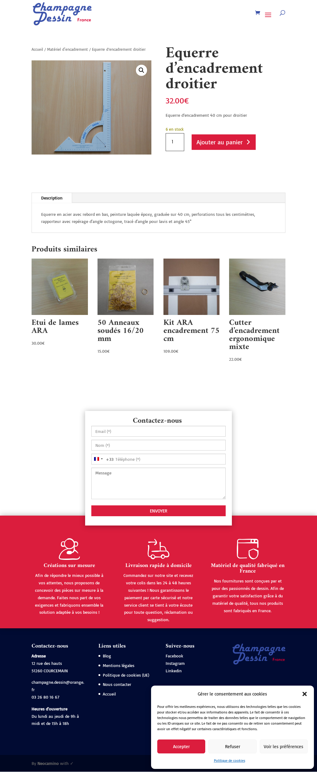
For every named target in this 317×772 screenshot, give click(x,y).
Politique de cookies (229, 760)
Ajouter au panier (220, 142)
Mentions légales (118, 665)
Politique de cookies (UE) (126, 675)
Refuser (232, 746)
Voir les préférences (283, 746)
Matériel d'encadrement (67, 49)
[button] (305, 694)
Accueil (37, 49)
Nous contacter (117, 684)
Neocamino (48, 763)
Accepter (181, 746)
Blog (107, 655)
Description (52, 197)
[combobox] (103, 459)
